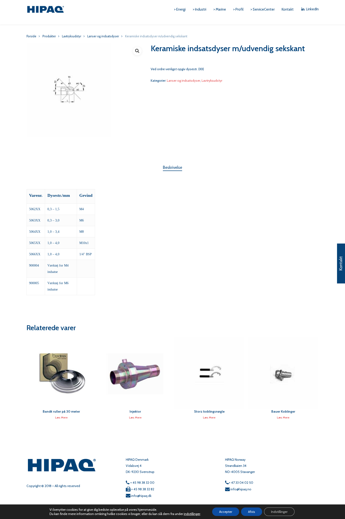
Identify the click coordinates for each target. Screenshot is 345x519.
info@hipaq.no (240, 489)
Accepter (225, 512)
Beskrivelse (172, 167)
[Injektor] (135, 373)
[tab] (172, 167)
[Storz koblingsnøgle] (209, 373)
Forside (31, 36)
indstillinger (192, 514)
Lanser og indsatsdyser (103, 36)
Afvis (251, 512)
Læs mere (61, 417)
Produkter (49, 36)
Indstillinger (279, 512)
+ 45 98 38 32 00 (142, 482)
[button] (137, 51)
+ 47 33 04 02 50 (241, 482)
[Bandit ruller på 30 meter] (62, 373)
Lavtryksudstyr (71, 36)
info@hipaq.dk (140, 496)
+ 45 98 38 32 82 (142, 489)
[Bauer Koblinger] (283, 373)
